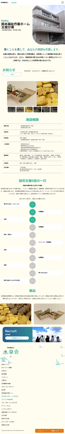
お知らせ (4, 371)
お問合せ (4, 380)
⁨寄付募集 (4, 374)
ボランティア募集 (7, 367)
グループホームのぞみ (8, 422)
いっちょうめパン (7, 409)
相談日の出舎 (5, 425)
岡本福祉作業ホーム (7, 393)
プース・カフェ (6, 406)
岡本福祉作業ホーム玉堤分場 (10, 396)
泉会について (5, 364)
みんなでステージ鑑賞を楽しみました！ (43, 71)
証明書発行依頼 (6, 383)
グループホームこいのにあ (9, 403)
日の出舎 (4, 415)
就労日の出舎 (5, 418)
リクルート (5, 377)
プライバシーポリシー (8, 387)
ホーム (3, 361)
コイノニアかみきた (7, 399)
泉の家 (3, 390)
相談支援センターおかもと (9, 412)
